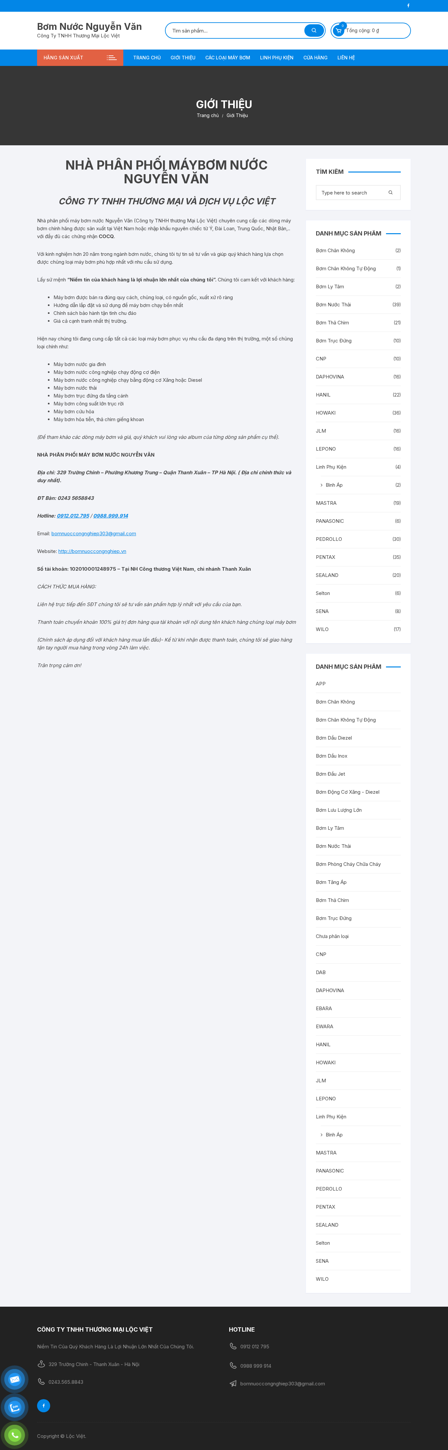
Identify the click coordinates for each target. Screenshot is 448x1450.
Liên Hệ (346, 57)
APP (321, 684)
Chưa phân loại (332, 936)
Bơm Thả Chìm (332, 322)
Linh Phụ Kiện (277, 57)
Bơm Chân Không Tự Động (346, 268)
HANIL (323, 395)
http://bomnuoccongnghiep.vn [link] (92, 551)
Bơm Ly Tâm (330, 286)
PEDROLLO (329, 539)
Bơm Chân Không (335, 250)
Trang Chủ (147, 57)
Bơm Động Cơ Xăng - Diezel (347, 792)
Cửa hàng (315, 57)
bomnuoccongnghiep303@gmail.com (93, 533)
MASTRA (326, 503)
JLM (321, 431)
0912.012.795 (73, 516)
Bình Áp (334, 485)
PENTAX (325, 557)
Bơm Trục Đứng (334, 340)
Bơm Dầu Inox (331, 756)
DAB (321, 972)
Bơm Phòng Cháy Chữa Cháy (348, 864)
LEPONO (326, 449)
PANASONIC (330, 521)
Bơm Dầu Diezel (334, 738)
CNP (321, 359)
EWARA (324, 1026)
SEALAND (327, 575)
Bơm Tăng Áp (331, 882)
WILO (322, 629)
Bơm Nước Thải (333, 304)
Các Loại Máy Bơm (227, 57)
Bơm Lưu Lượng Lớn (339, 810)
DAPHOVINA (330, 377)
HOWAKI (326, 413)
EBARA (324, 1008)
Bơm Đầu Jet (330, 774)
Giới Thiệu (183, 57)
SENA (322, 611)
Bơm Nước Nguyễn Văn (89, 26)
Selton (323, 593)
